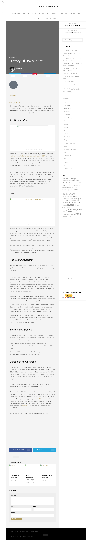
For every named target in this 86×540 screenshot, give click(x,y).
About (17, 531)
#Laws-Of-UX (56, 13)
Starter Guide (67, 155)
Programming (67, 140)
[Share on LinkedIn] (50, 76)
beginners (67, 182)
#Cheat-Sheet (38, 18)
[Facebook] (3, 9)
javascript (16, 457)
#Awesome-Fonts (74, 13)
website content (70, 214)
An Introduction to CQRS (70, 50)
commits (64, 187)
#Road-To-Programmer (19, 13)
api (74, 179)
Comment (14, 495)
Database (66, 124)
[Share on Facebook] (27, 76)
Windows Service (68, 168)
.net (63, 178)
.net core (69, 178)
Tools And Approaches (70, 85)
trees (79, 212)
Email (35, 506)
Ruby (65, 146)
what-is (77, 213)
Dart (65, 121)
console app (69, 187)
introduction (74, 202)
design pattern (69, 191)
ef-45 (80, 198)
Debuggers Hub (49, 6)
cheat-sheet (67, 185)
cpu (73, 187)
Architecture (67, 105)
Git (64, 130)
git (78, 200)
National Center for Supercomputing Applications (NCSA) (27, 156)
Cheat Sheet (67, 114)
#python (37, 13)
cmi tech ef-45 (77, 185)
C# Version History (69, 81)
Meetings (42, 399)
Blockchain (67, 111)
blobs (78, 183)
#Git (29, 13)
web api (64, 214)
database (71, 189)
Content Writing (68, 117)
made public (25, 406)
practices (68, 207)
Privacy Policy (24, 531)
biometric (74, 183)
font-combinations (73, 200)
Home (11, 531)
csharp (76, 187)
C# (32, 13)
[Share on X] (15, 76)
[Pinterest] (3, 26)
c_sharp (65, 189)
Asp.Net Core (67, 108)
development (68, 194)
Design (66, 127)
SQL (65, 152)
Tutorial (66, 159)
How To (66, 133)
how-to (65, 202)
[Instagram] (3, 20)
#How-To (48, 18)
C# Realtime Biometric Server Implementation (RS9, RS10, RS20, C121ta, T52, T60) (71, 90)
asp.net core (74, 181)
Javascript (13, 57)
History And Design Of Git (70, 73)
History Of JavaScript (15, 103)
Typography (67, 162)
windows (64, 216)
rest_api (79, 210)
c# (80, 183)
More (54, 18)
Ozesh (20, 68)
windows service (69, 216)
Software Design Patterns (70, 149)
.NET (65, 102)
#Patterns (64, 13)
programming (69, 209)
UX (65, 165)
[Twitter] (3, 15)
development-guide (69, 196)
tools (74, 212)
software (68, 212)
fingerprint (65, 200)
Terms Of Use (34, 531)
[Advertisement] (32, 430)
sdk (63, 212)
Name (13, 506)
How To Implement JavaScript (30, 478)
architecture (66, 181)
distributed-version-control (70, 198)
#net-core (45, 13)
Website (13, 512)
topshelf (76, 212)
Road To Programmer (70, 143)
